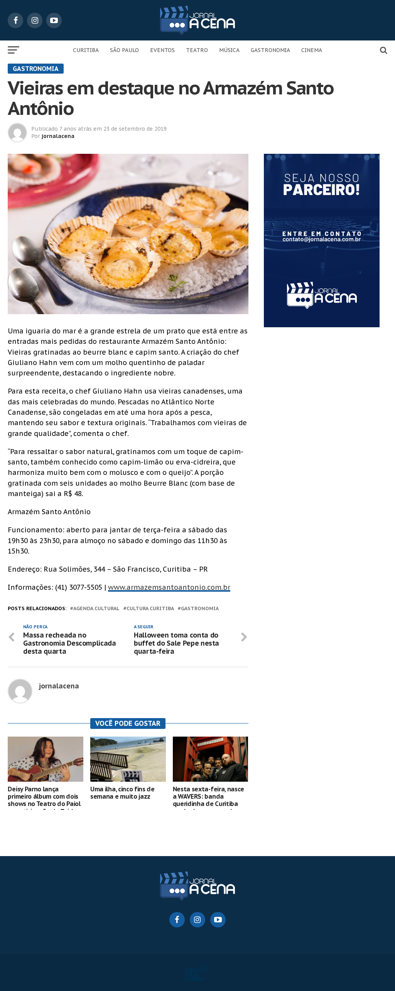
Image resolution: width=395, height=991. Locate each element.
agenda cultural (96, 608)
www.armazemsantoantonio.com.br (169, 587)
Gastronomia (200, 608)
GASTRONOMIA (270, 50)
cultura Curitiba (150, 608)
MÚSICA (229, 50)
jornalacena (58, 136)
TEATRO (197, 50)
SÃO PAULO (124, 50)
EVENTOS (162, 50)
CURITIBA (86, 50)
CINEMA (311, 50)
